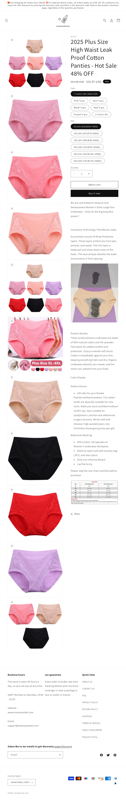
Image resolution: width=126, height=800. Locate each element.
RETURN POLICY (90, 709)
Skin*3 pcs (98, 100)
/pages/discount (63, 746)
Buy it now (94, 193)
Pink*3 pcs (79, 100)
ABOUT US (87, 681)
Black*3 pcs (80, 107)
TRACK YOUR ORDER (92, 730)
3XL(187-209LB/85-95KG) (86, 140)
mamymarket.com (21, 793)
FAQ (84, 695)
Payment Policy (89, 737)
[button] (6, 20)
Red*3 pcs (99, 107)
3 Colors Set (101, 114)
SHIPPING (87, 716)
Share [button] (77, 513)
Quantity (74, 167)
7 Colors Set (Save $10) (86, 93)
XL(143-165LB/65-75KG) (86, 126)
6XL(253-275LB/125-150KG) (88, 161)
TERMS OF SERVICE (91, 723)
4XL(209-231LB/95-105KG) (87, 147)
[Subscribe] (59, 754)
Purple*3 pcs (80, 114)
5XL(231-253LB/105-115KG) (87, 154)
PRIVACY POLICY (90, 702)
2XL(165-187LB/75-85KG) (86, 133)
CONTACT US (88, 688)
